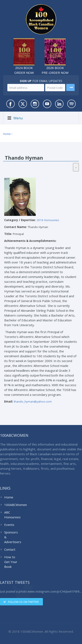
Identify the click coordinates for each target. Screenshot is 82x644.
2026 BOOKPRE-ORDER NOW (55, 70)
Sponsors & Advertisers (12, 537)
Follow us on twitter (23, 602)
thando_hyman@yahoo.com (33, 401)
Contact (9, 549)
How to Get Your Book (10, 562)
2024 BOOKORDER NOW (24, 70)
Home (7, 134)
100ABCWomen (12, 505)
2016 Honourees (48, 220)
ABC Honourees (12, 514)
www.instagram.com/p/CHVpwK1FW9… (55, 591)
